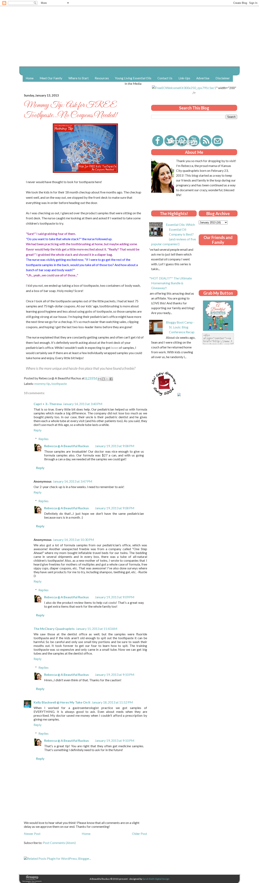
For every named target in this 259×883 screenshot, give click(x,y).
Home (30, 78)
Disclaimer (222, 78)
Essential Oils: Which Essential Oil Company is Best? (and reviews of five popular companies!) (173, 234)
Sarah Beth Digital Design (156, 878)
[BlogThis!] (103, 379)
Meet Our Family (51, 78)
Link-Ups (184, 78)
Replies (43, 439)
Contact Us (164, 78)
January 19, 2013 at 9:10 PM (114, 674)
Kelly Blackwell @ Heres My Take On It (62, 702)
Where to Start (78, 78)
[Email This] (100, 379)
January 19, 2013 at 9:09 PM (114, 597)
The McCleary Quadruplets (54, 628)
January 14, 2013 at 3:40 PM (82, 404)
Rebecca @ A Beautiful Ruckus (66, 446)
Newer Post (32, 833)
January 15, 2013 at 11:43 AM (96, 628)
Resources (102, 78)
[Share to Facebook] (111, 379)
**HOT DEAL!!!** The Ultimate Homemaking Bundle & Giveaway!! (170, 283)
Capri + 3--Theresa (48, 404)
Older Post (139, 833)
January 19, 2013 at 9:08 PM (114, 446)
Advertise (202, 78)
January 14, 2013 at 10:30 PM (73, 539)
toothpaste (59, 383)
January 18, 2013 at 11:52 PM (112, 702)
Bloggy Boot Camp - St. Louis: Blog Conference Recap (180, 327)
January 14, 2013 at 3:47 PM (72, 481)
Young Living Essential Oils (133, 78)
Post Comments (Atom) (59, 843)
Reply (37, 430)
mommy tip (42, 383)
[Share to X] (107, 379)
